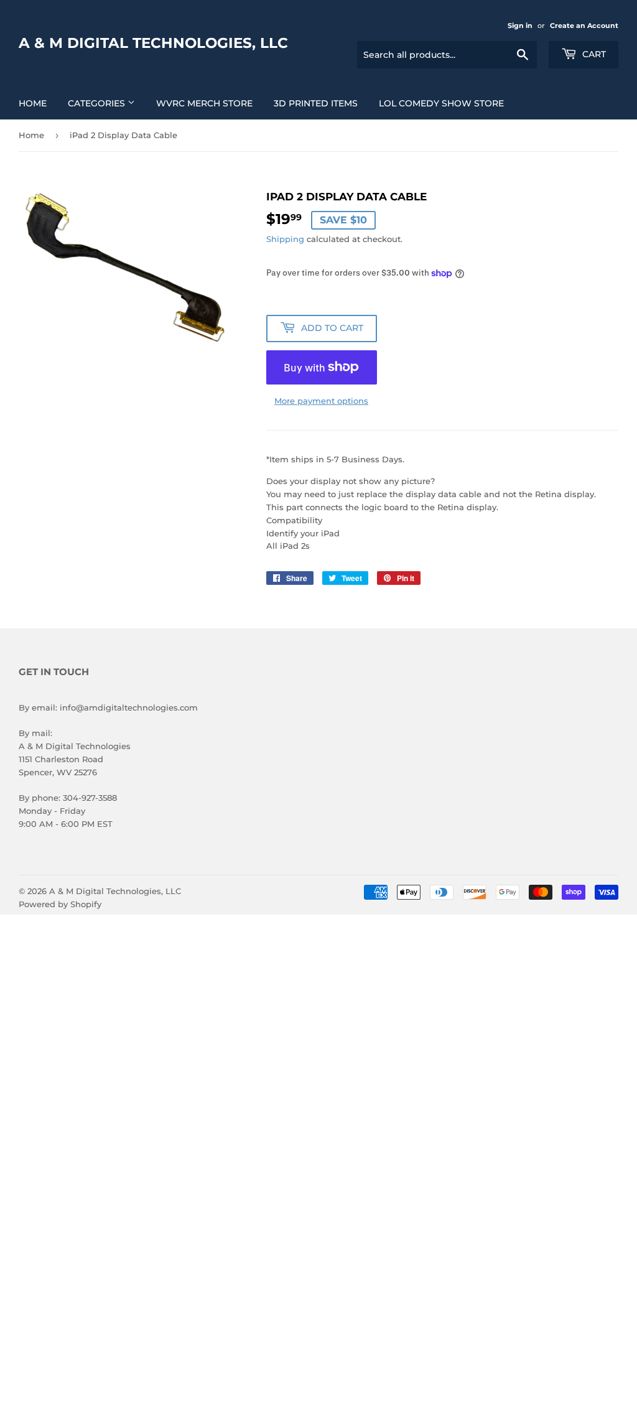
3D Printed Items (316, 103)
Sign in (520, 25)
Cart (593, 54)
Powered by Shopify (60, 904)
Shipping (285, 239)
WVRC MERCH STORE (204, 103)
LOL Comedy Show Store (441, 103)
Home (33, 103)
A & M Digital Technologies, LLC (153, 43)
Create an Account (584, 25)
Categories (98, 103)
